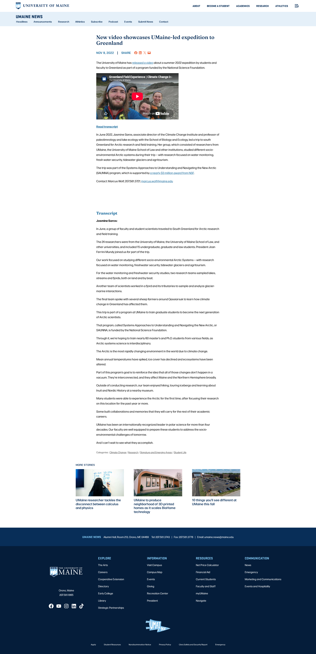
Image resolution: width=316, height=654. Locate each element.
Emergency (251, 572)
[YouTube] (58, 606)
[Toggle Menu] (295, 5)
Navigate (201, 600)
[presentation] (100, 482)
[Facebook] (51, 606)
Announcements (43, 21)
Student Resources (112, 644)
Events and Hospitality (257, 586)
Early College (105, 593)
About (196, 6)
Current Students (206, 579)
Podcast (113, 21)
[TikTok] (81, 606)
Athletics (281, 6)
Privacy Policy (165, 644)
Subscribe (97, 21)
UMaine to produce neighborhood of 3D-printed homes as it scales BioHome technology (154, 506)
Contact (163, 21)
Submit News (145, 21)
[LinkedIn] (73, 606)
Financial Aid (203, 572)
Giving (150, 586)
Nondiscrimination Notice (140, 644)
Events (128, 21)
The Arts (103, 565)
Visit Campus (154, 565)
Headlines (21, 21)
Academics (243, 6)
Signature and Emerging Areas (156, 452)
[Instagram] (66, 606)
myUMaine (202, 593)
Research (262, 6)
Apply (93, 644)
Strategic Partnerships (111, 607)
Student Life (180, 452)
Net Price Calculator (207, 565)
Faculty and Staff (206, 586)
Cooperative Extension (111, 579)
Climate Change (117, 452)
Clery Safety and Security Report (193, 644)
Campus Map (154, 572)
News (248, 565)
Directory (103, 586)
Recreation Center (157, 593)
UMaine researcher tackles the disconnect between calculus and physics (98, 504)
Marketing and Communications (263, 579)
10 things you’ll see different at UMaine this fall (214, 502)
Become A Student (218, 6)
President (152, 600)
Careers (102, 572)
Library (102, 600)
